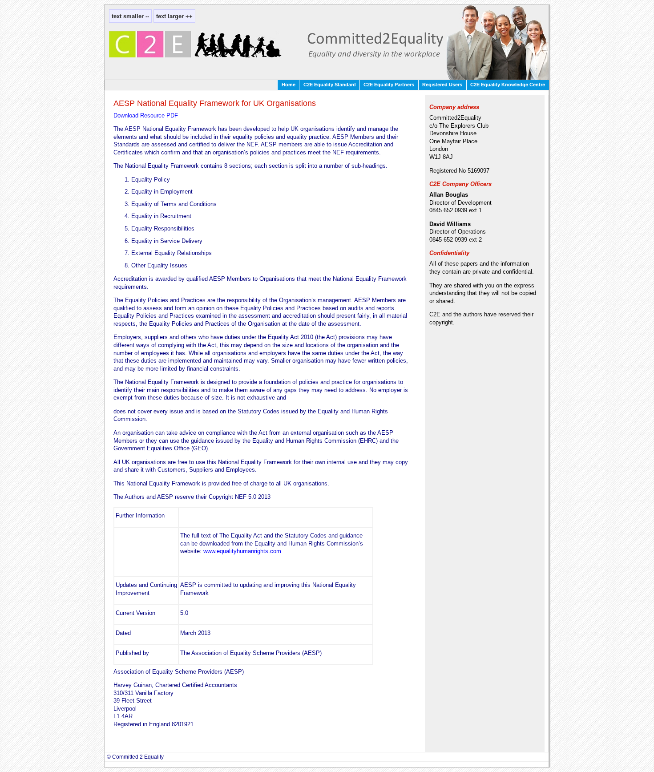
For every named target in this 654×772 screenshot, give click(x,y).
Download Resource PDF (145, 115)
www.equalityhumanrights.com (242, 551)
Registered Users (442, 84)
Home (288, 84)
